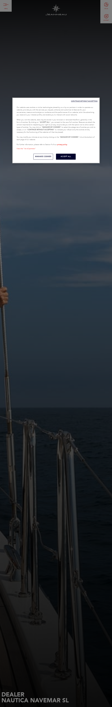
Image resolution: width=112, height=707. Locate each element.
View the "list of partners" (26, 149)
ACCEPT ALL (66, 157)
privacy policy (62, 145)
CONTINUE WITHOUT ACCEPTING (84, 101)
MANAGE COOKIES (43, 157)
